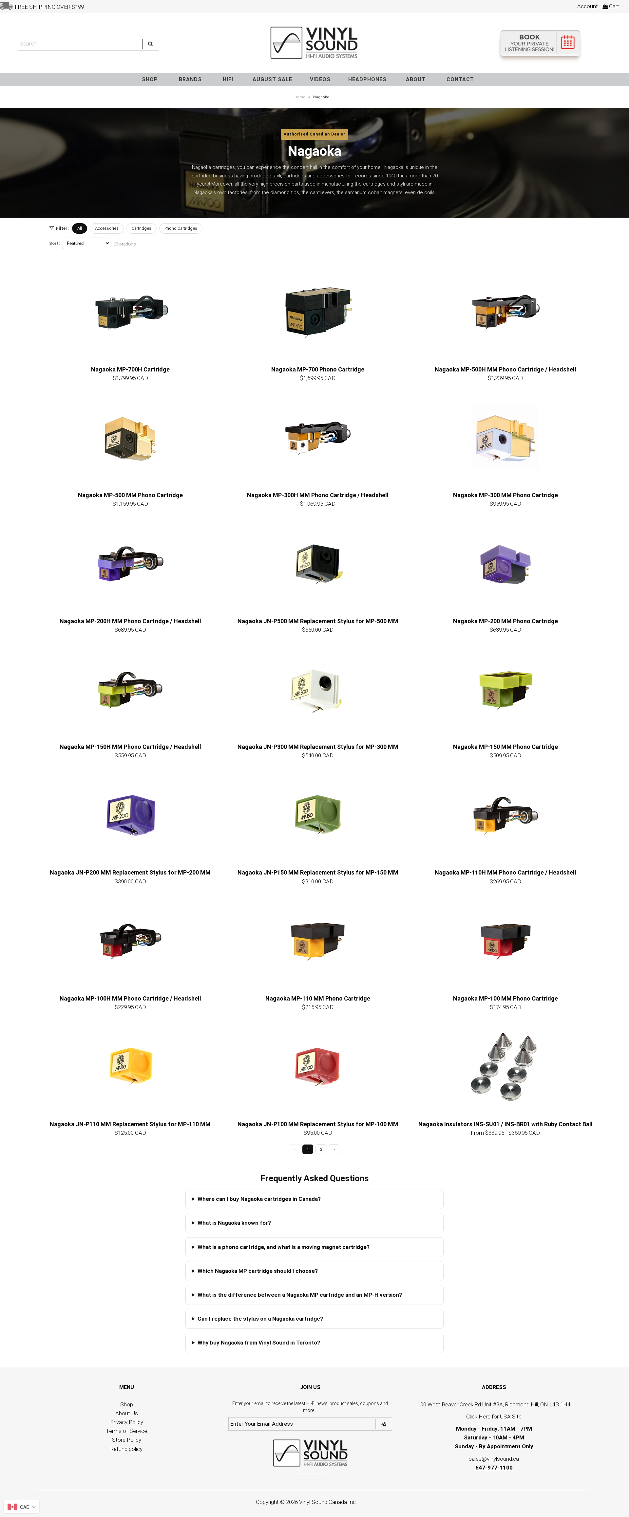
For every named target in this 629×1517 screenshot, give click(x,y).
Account (587, 6)
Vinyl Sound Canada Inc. (328, 1502)
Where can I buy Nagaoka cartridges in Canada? (259, 1199)
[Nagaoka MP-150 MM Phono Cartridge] (505, 690)
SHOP (150, 79)
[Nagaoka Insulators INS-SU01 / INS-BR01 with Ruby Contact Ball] (505, 1067)
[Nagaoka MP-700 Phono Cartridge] (317, 312)
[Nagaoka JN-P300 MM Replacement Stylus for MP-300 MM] (317, 690)
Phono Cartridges (180, 228)
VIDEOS (320, 79)
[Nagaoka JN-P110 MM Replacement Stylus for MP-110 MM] (130, 1067)
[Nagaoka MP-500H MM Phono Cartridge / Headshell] (505, 312)
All (79, 228)
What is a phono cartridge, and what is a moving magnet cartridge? (284, 1247)
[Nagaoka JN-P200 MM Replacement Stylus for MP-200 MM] (130, 816)
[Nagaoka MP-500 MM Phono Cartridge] (130, 438)
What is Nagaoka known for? (234, 1222)
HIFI (228, 79)
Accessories (107, 228)
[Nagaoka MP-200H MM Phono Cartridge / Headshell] (130, 564)
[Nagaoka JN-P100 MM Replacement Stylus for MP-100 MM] (317, 1067)
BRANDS (190, 79)
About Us (126, 1413)
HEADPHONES (367, 79)
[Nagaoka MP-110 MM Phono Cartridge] (317, 942)
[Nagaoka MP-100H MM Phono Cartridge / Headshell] (130, 942)
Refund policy (126, 1449)
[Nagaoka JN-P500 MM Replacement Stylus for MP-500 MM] (317, 564)
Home (300, 97)
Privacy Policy (126, 1422)
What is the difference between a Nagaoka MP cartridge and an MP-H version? (300, 1294)
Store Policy (126, 1439)
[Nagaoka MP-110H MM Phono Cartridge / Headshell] (505, 816)
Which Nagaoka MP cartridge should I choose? (258, 1271)
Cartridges (141, 228)
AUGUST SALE (272, 79)
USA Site (511, 1416)
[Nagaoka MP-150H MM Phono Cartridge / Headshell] (130, 690)
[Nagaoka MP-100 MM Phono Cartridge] (505, 942)
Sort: (54, 243)
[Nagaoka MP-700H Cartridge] (130, 312)
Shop (126, 1404)
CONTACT (460, 79)
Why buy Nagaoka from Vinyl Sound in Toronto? (259, 1342)
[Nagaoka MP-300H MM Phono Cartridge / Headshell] (317, 438)
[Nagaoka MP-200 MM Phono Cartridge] (505, 564)
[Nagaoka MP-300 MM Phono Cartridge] (505, 438)
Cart (613, 6)
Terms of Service (126, 1431)
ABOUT (416, 79)
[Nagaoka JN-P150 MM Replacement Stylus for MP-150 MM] (317, 816)
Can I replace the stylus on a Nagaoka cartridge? (260, 1318)
